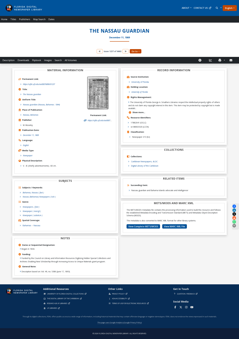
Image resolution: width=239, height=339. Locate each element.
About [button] (185, 7)
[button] (218, 8)
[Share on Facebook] (235, 206)
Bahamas (27, 225)
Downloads (23, 60)
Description (8, 60)
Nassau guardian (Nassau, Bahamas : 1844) (41, 104)
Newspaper (28, 155)
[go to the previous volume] (100, 51)
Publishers (24, 19)
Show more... (139, 112)
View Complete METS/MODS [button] (143, 226)
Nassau (37, 225)
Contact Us (201, 7)
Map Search (39, 19)
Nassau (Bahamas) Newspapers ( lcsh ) (39, 196)
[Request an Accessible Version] (201, 60)
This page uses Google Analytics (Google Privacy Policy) (119, 322)
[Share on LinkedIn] (235, 210)
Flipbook (36, 60)
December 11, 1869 (31, 135)
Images (48, 60)
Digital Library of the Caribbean (144, 165)
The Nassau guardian (32, 94)
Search (58, 60)
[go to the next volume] (126, 51)
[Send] (231, 60)
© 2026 (120, 333)
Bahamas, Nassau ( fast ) (33, 192)
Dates (51, 19)
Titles (13, 19)
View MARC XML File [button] (174, 226)
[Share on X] (235, 214)
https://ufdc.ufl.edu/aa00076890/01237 (39, 84)
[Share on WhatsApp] (235, 222)
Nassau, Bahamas (30, 115)
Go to (135, 51)
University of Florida (140, 82)
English (228, 8)
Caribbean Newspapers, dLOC (144, 161)
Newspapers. (31, 207)
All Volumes (71, 60)
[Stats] (211, 60)
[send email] (235, 225)
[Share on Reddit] (235, 218)
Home (4, 19)
